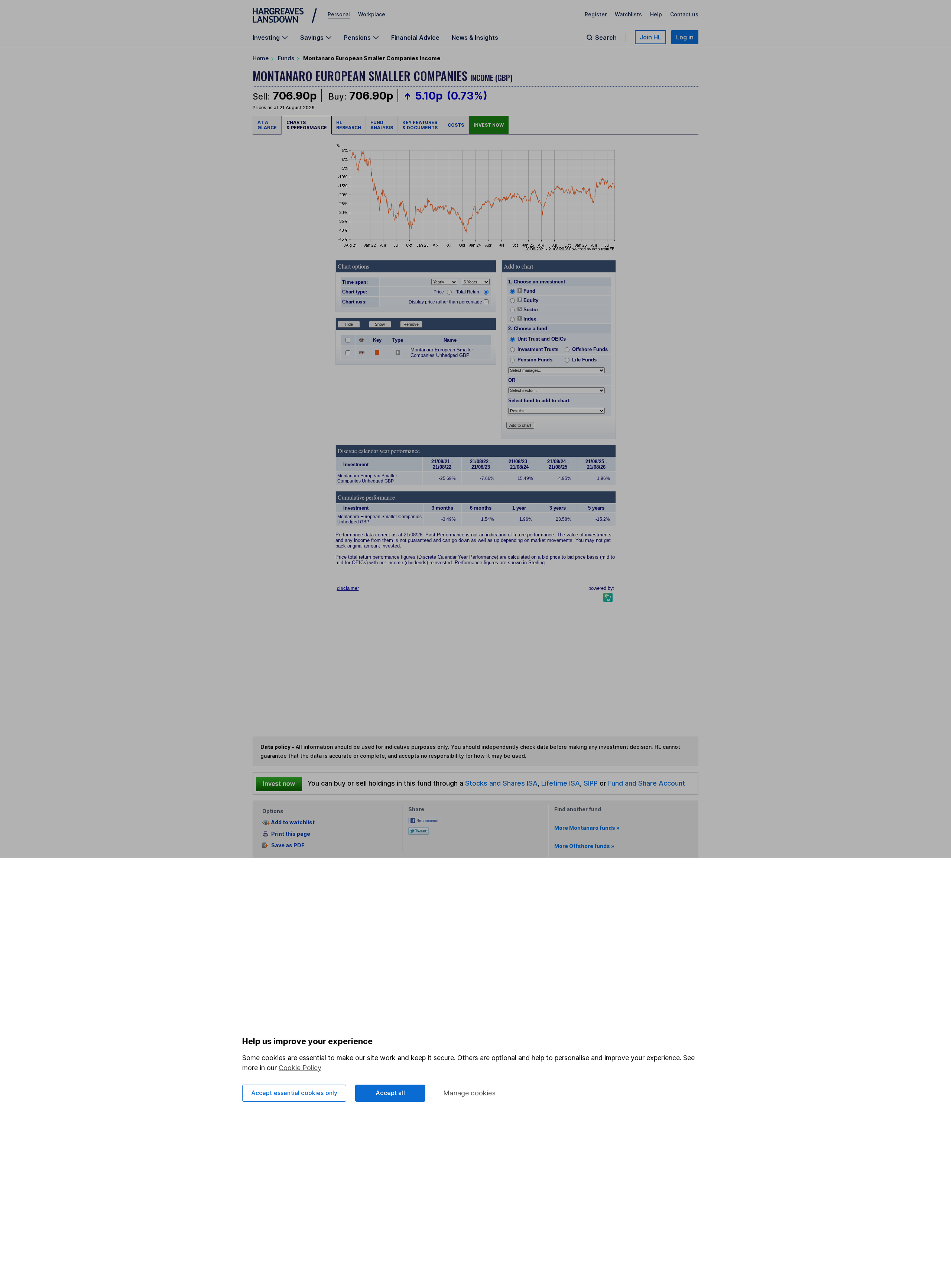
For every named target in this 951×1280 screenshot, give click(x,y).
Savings (312, 37)
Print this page (290, 834)
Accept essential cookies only (294, 1093)
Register (596, 14)
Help (656, 14)
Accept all (390, 1093)
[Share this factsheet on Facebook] (424, 820)
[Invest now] (279, 783)
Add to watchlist (293, 822)
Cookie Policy (300, 1068)
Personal (339, 14)
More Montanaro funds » (587, 828)
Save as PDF (287, 845)
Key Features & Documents (420, 125)
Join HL (650, 37)
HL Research (348, 125)
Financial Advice (415, 37)
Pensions (357, 37)
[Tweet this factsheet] (418, 830)
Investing (266, 37)
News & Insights (475, 37)
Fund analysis (381, 125)
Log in (685, 37)
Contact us (684, 14)
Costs (456, 125)
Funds (286, 58)
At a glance (267, 125)
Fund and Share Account (646, 783)
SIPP (591, 783)
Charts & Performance (306, 125)
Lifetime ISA (559, 783)
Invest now (489, 125)
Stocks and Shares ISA (501, 783)
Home (261, 58)
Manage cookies (469, 1093)
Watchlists (628, 14)
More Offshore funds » (584, 846)
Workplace (371, 14)
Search (606, 37)
